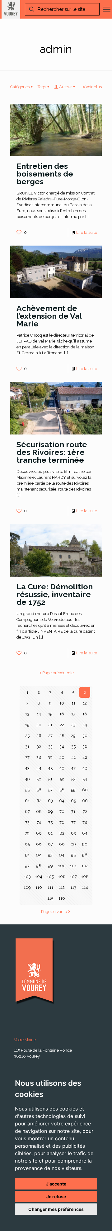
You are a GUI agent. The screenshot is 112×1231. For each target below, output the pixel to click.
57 (50, 790)
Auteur (65, 87)
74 (39, 822)
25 (27, 735)
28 (61, 735)
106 (62, 876)
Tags (42, 87)
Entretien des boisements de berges (44, 173)
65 (73, 800)
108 (85, 876)
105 (50, 876)
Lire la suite (86, 232)
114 (85, 887)
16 (61, 714)
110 (38, 887)
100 (62, 865)
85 (27, 844)
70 (61, 811)
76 (61, 822)
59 (73, 790)
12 (85, 703)
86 (39, 844)
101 (73, 865)
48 (84, 768)
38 (38, 757)
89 (73, 844)
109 (27, 887)
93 (50, 855)
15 (50, 714)
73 (27, 822)
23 (73, 724)
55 (27, 790)
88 (62, 844)
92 (38, 855)
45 (50, 768)
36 (84, 746)
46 (61, 768)
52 (62, 779)
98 (38, 865)
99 (50, 865)
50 (38, 779)
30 (84, 735)
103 (27, 876)
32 (39, 746)
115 (50, 898)
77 (73, 822)
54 (84, 779)
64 (61, 800)
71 (73, 811)
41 (73, 757)
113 (73, 887)
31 (27, 746)
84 (84, 833)
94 (61, 855)
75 (50, 822)
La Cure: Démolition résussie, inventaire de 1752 (54, 594)
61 (27, 800)
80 (39, 833)
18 (84, 714)
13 (27, 714)
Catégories (20, 87)
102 (85, 865)
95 (73, 855)
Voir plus (94, 87)
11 (73, 703)
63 (50, 800)
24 (84, 724)
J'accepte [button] (56, 1183)
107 (73, 876)
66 (85, 800)
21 (50, 724)
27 (50, 735)
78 (84, 822)
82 (61, 833)
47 (73, 768)
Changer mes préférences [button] (56, 1209)
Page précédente (58, 672)
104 (38, 876)
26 (38, 735)
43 (27, 768)
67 (27, 811)
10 (61, 703)
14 (39, 714)
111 (50, 887)
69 (50, 811)
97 (27, 865)
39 (50, 757)
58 (61, 790)
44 (38, 768)
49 (27, 779)
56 (38, 790)
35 (73, 746)
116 (61, 898)
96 (84, 855)
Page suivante (54, 911)
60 (85, 790)
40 (61, 757)
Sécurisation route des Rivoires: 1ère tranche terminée (51, 452)
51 (50, 779)
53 (73, 779)
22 (62, 724)
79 (27, 833)
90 (84, 844)
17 (73, 714)
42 (84, 757)
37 (27, 757)
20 (38, 724)
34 (61, 746)
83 (73, 833)
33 (50, 746)
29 (73, 735)
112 (62, 887)
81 (50, 833)
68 (39, 811)
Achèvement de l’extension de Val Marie (49, 315)
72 (85, 811)
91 (27, 855)
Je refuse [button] (56, 1196)
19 (27, 724)
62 (38, 800)
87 (50, 844)
